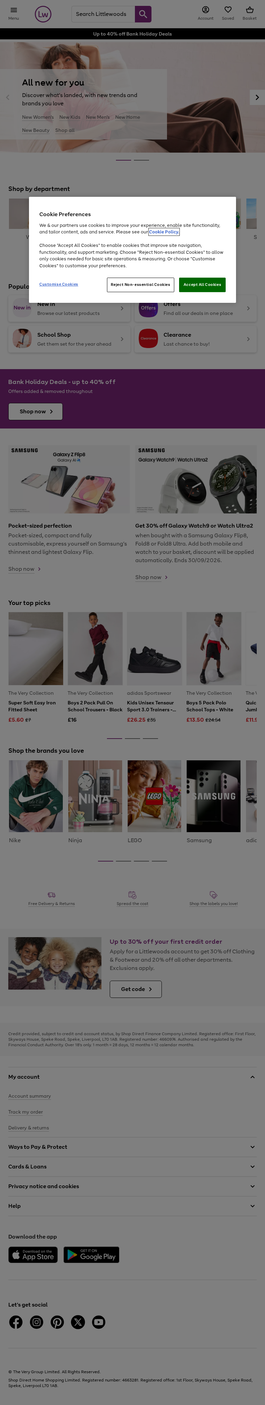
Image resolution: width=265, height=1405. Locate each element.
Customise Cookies (58, 284)
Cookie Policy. (164, 232)
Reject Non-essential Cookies (140, 284)
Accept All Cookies (202, 284)
